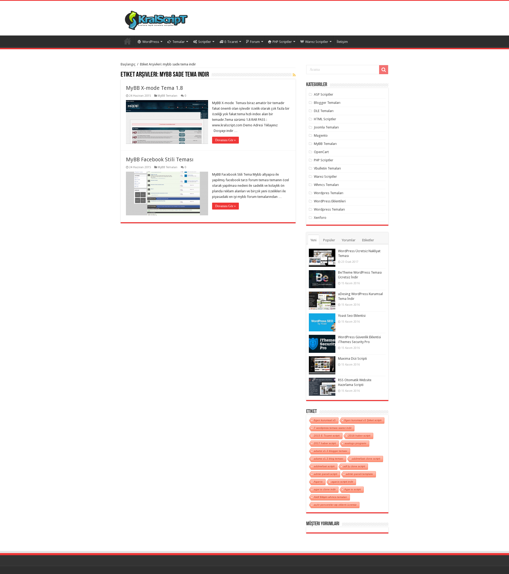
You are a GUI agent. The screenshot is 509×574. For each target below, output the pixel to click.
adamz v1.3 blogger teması (330, 451)
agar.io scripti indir (342, 481)
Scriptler (204, 42)
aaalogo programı (355, 443)
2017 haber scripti (325, 443)
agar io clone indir (325, 489)
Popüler (329, 240)
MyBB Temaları (167, 95)
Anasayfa (127, 41)
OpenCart (321, 152)
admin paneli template (359, 474)
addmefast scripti (324, 466)
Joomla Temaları (326, 127)
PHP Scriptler (282, 42)
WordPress (150, 42)
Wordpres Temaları (328, 193)
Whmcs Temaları (326, 185)
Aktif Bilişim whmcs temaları (330, 497)
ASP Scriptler (323, 94)
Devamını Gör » (225, 140)
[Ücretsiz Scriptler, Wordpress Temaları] (156, 19)
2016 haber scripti (359, 435)
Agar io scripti (352, 489)
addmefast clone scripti (366, 458)
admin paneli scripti (325, 474)
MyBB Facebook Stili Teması (160, 159)
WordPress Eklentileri (330, 201)
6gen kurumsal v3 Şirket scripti (362, 420)
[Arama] (383, 69)
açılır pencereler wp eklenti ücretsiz (335, 504)
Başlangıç (128, 64)
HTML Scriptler (325, 119)
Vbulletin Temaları (327, 168)
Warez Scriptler (316, 42)
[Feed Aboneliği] (294, 75)
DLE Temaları (324, 111)
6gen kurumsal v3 (325, 420)
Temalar (178, 42)
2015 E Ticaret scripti (327, 435)
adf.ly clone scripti (354, 466)
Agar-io (318, 481)
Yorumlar (349, 240)
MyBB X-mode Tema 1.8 (154, 88)
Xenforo (320, 218)
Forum (255, 42)
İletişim (342, 42)
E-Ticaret (231, 42)
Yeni (313, 240)
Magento (321, 135)
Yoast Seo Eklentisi (352, 316)
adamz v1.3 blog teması (328, 458)
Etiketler (368, 240)
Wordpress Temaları (329, 209)
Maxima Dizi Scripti (352, 359)
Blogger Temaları (327, 103)
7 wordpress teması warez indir (333, 427)
